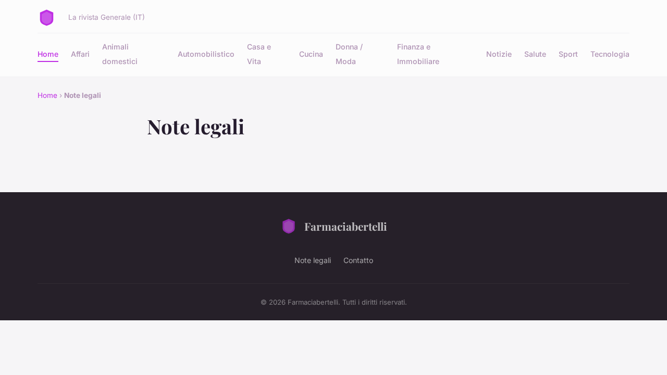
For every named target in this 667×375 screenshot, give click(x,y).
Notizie (499, 53)
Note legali (312, 260)
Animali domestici (120, 53)
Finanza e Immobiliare (418, 53)
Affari (80, 53)
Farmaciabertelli (345, 226)
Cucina (311, 53)
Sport (568, 53)
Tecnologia (609, 53)
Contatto (358, 260)
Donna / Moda (349, 53)
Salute (535, 53)
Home (48, 53)
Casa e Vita (259, 53)
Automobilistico (206, 53)
